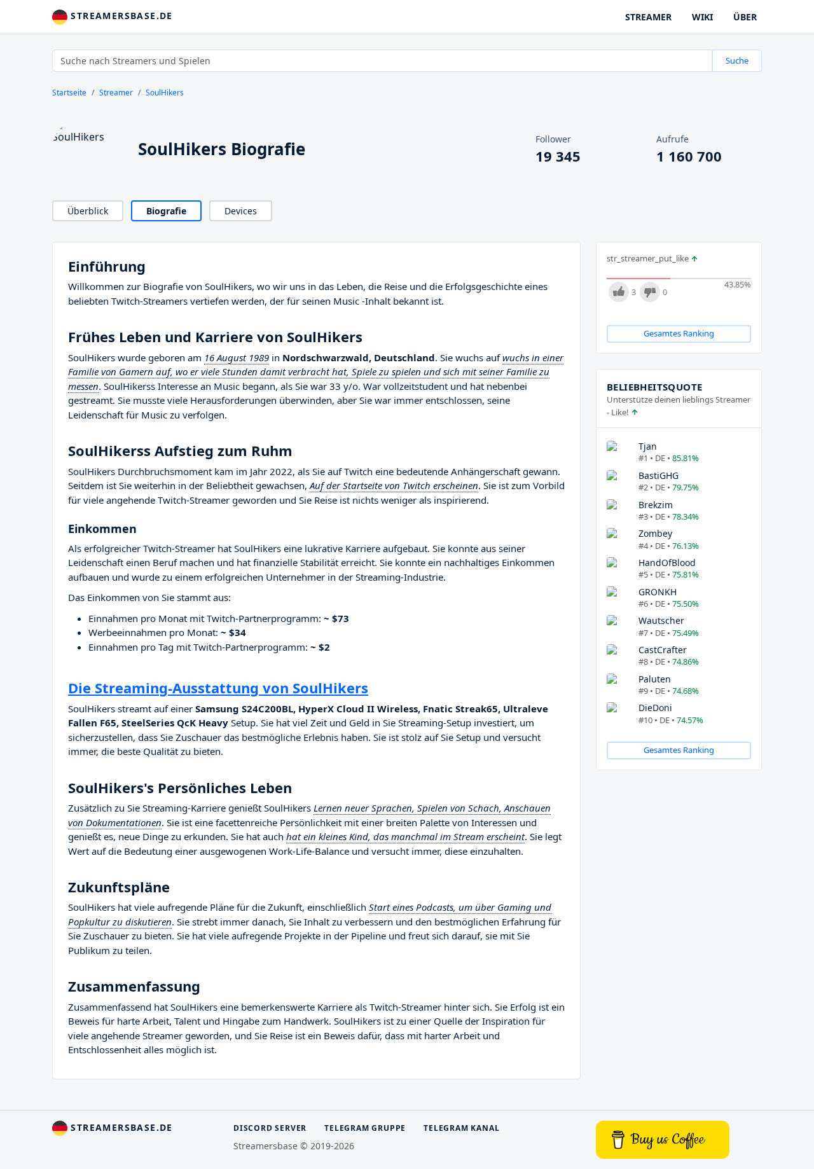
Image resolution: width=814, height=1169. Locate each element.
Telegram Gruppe (365, 1128)
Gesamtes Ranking (679, 333)
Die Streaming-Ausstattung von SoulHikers (218, 687)
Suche (737, 60)
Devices (240, 211)
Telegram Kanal (461, 1128)
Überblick (87, 211)
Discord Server (270, 1128)
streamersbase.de (120, 16)
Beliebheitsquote (654, 386)
